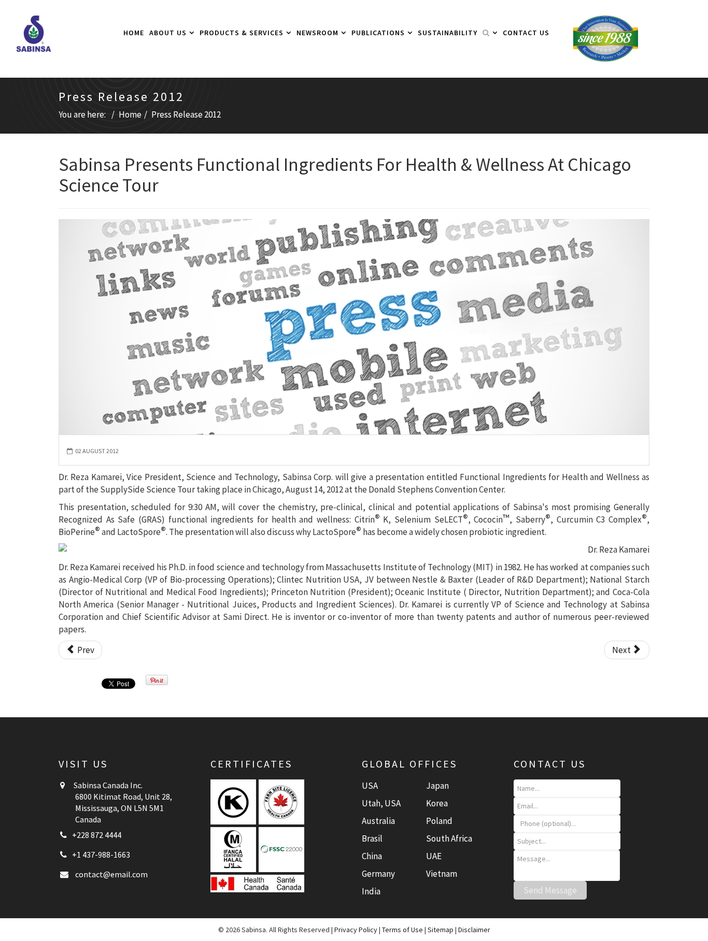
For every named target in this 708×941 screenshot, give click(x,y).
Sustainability (447, 32)
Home (133, 32)
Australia (378, 821)
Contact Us (526, 32)
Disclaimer (474, 929)
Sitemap (441, 929)
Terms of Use (402, 929)
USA (370, 785)
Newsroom (317, 32)
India (371, 891)
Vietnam (441, 873)
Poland (439, 821)
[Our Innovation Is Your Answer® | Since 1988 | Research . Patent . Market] (606, 37)
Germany (378, 873)
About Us (168, 32)
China (372, 856)
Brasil (372, 838)
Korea (437, 803)
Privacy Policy (355, 929)
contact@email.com (111, 874)
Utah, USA (381, 803)
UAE (434, 856)
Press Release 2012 (186, 114)
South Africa (449, 838)
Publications (378, 32)
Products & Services (242, 32)
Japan (437, 785)
